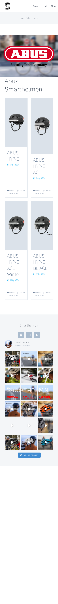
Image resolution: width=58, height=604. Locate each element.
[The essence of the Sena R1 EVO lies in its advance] (45, 425)
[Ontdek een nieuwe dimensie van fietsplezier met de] (45, 442)
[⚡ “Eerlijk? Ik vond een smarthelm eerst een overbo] (29, 358)
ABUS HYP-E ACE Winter (13, 265)
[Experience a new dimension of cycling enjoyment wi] (12, 442)
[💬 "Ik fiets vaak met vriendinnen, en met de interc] (45, 358)
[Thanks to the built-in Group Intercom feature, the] (45, 409)
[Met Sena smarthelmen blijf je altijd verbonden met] (12, 392)
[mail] (29, 335)
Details (22, 190)
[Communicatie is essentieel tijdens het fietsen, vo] (12, 358)
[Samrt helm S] (7, 3)
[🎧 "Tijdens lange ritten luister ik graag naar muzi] (12, 409)
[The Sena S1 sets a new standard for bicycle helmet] (29, 442)
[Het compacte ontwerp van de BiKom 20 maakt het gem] (45, 375)
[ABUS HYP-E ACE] (42, 126)
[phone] (37, 335)
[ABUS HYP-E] (16, 123)
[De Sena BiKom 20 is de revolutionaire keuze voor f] (12, 425)
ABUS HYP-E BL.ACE (40, 262)
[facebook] (21, 335)
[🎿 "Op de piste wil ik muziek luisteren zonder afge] (29, 375)
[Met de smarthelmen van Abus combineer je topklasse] (45, 392)
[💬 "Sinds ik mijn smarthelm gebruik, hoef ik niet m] (29, 409)
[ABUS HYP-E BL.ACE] (42, 225)
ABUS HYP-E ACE (39, 166)
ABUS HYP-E (13, 156)
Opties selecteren (12, 192)
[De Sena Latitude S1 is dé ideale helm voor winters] (29, 425)
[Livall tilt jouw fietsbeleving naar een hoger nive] (29, 392)
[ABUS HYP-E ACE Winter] (16, 225)
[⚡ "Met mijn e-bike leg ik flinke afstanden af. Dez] (12, 375)
